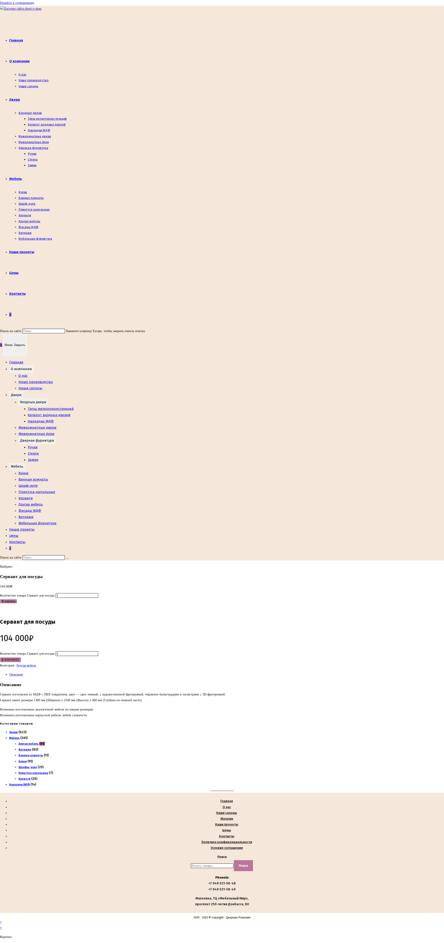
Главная (16, 362)
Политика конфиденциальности (226, 842)
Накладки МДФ (41, 421)
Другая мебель (30, 504)
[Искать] (67, 558)
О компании (21, 369)
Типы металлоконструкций (51, 409)
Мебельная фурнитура (37, 523)
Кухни (23, 473)
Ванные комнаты (33, 479)
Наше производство (35, 382)
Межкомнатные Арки (36, 434)
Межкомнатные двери (37, 427)
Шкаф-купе (28, 486)
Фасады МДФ (29, 511)
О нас (23, 376)
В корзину (8, 601)
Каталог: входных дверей (49, 415)
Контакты (17, 542)
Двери (16, 395)
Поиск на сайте (11, 331)
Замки (33, 460)
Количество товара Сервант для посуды (27, 595)
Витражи (26, 517)
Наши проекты (22, 529)
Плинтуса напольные (36, 492)
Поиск (222, 857)
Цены (13, 536)
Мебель (17, 466)
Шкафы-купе (27, 767)
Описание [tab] (16, 674)
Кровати (25, 498)
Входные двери (33, 402)
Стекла (33, 453)
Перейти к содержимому (17, 3)
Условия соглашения (227, 848)
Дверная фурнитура (37, 440)
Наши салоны (30, 388)
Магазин (226, 819)
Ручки (33, 447)
